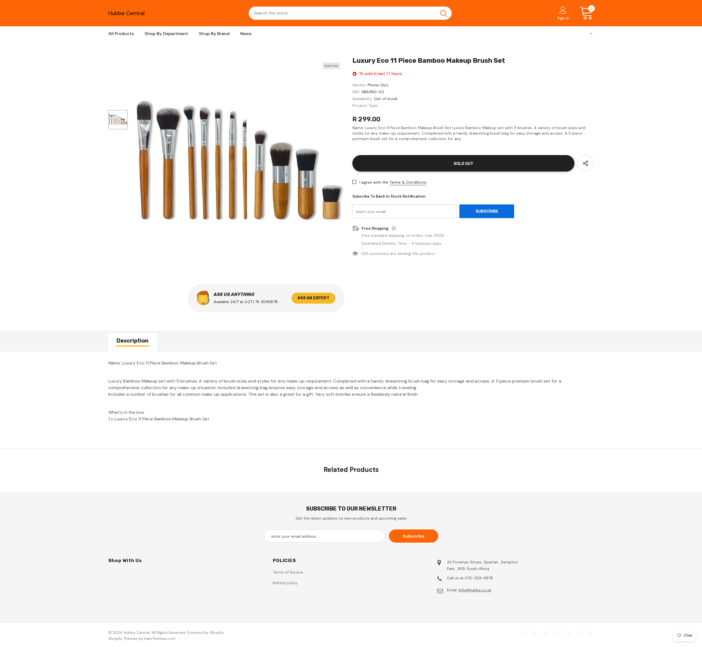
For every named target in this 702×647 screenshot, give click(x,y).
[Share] (585, 163)
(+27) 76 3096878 (261, 301)
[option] (238, 163)
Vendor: (359, 84)
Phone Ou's (378, 84)
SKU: (356, 91)
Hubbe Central (126, 13)
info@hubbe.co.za (474, 590)
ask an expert (313, 298)
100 (364, 253)
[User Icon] (563, 10)
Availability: (362, 98)
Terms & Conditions (407, 182)
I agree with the (374, 182)
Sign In (563, 18)
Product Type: (365, 105)
